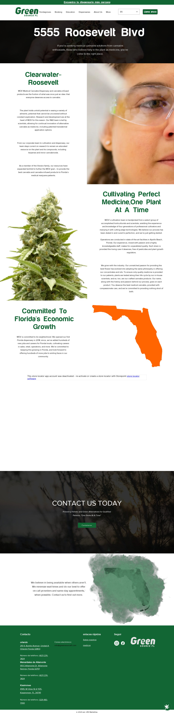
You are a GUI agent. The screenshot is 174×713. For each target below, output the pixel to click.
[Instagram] (116, 643)
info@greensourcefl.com (65, 645)
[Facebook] (122, 643)
